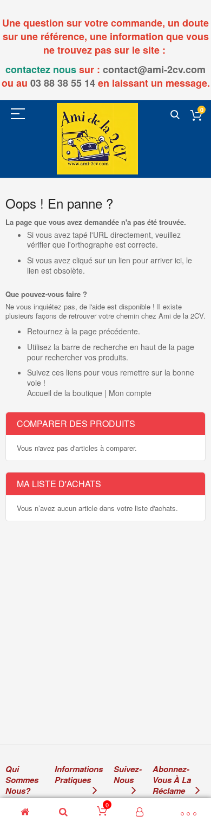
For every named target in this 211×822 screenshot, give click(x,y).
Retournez (45, 331)
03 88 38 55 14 (62, 83)
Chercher (175, 115)
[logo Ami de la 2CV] (97, 138)
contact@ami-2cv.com (154, 69)
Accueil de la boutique (64, 392)
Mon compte (130, 392)
